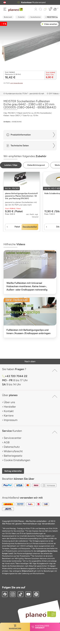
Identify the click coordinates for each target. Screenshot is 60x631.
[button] (4, 2)
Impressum (10, 420)
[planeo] (39, 614)
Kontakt (9, 411)
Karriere (9, 415)
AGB (6, 442)
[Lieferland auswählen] (4, 2)
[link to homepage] (15, 10)
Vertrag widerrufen (13, 471)
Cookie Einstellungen (17, 460)
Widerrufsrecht (13, 451)
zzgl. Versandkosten (16, 83)
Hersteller (10, 406)
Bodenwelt (8, 17)
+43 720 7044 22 (16, 376)
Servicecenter (12, 438)
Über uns (9, 402)
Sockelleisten (35, 17)
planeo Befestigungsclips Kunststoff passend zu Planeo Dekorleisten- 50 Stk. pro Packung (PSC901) (21, 196)
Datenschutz (12, 446)
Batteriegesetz (13, 455)
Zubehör (21, 17)
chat (34, 2)
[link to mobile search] (40, 9)
